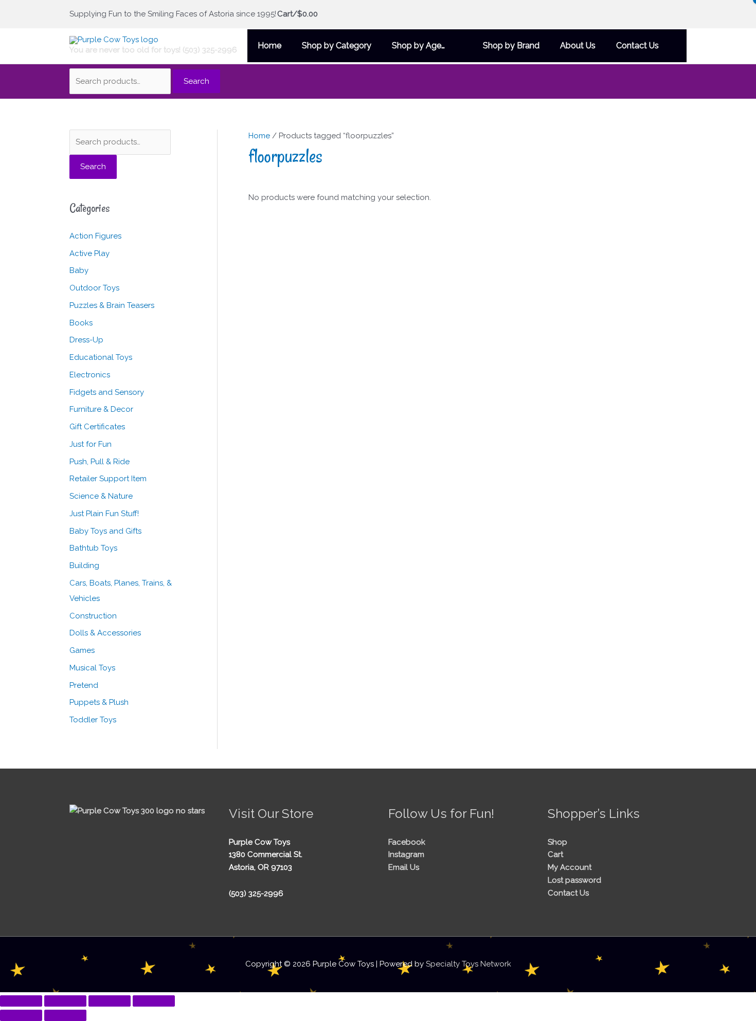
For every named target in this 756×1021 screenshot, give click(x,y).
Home (259, 135)
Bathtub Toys (93, 548)
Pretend (83, 685)
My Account (569, 867)
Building (84, 565)
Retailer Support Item (108, 478)
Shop (557, 842)
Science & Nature (101, 496)
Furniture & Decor (101, 409)
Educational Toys (100, 357)
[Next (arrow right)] (65, 1015)
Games (82, 650)
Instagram (406, 854)
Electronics (89, 374)
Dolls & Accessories (105, 632)
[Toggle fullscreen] (65, 1001)
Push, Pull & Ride (99, 461)
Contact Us (568, 893)
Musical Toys (92, 667)
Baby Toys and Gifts (105, 531)
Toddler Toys (92, 719)
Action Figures (95, 236)
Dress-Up (86, 339)
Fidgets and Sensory (106, 392)
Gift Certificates (97, 426)
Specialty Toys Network (468, 964)
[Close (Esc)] (154, 1001)
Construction (93, 616)
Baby (78, 270)
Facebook (406, 842)
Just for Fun (90, 444)
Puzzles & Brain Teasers (111, 305)
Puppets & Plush (99, 702)
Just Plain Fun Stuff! (104, 513)
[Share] (109, 1001)
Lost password (574, 880)
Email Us (403, 867)
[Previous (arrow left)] (21, 1015)
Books (81, 322)
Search (196, 81)
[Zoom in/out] (21, 1001)
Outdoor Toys (94, 288)
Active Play (89, 253)
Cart (555, 854)
